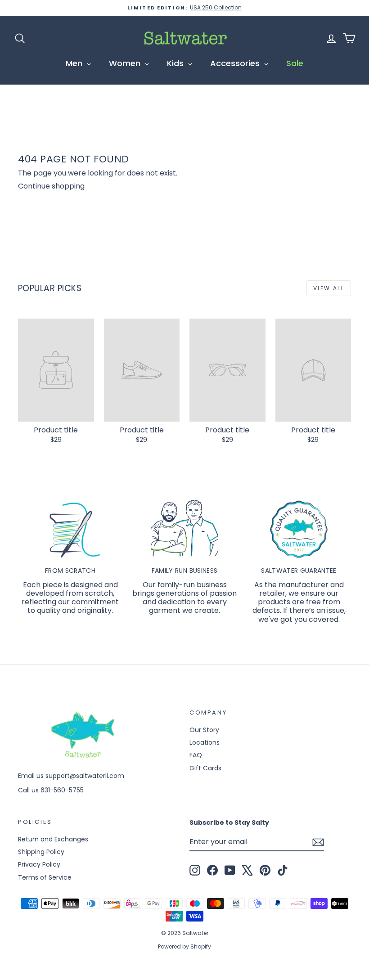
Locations (204, 742)
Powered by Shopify (184, 946)
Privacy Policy (39, 864)
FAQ (195, 755)
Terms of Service (45, 877)
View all (328, 288)
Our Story (204, 729)
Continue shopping (51, 186)
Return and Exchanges (53, 839)
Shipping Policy (41, 851)
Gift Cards (205, 768)
